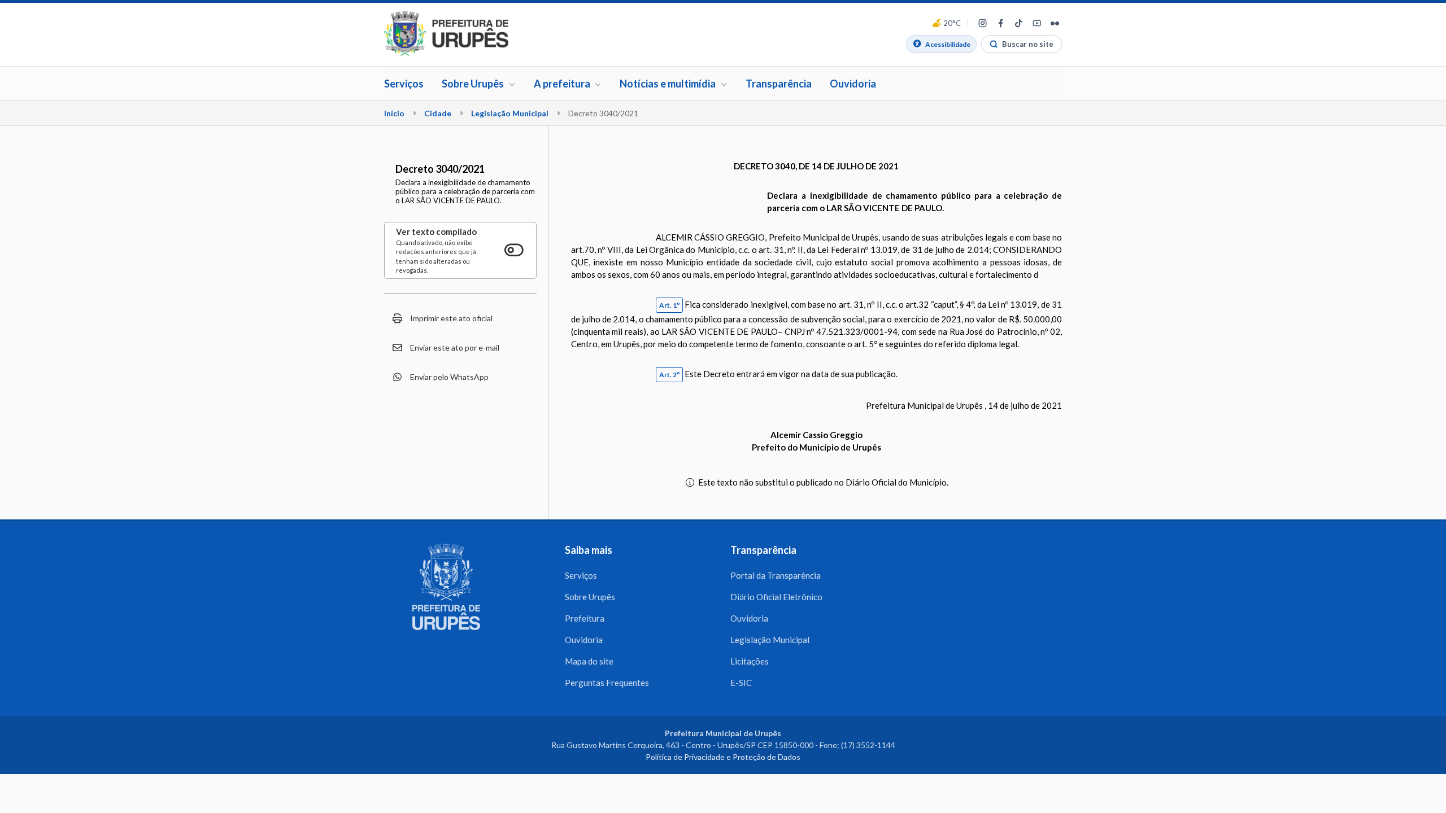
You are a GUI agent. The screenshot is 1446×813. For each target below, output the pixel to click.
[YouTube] (1036, 23)
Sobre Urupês (590, 597)
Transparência (779, 83)
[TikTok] (1018, 23)
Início (394, 113)
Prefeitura (584, 618)
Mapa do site (589, 661)
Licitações (749, 661)
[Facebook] (1000, 23)
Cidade (437, 113)
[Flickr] (1054, 23)
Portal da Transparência (775, 575)
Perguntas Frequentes (607, 683)
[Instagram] (982, 23)
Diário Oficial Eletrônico (776, 597)
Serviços (404, 83)
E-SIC (741, 683)
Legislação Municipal (509, 113)
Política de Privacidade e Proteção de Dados (723, 757)
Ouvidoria (853, 83)
